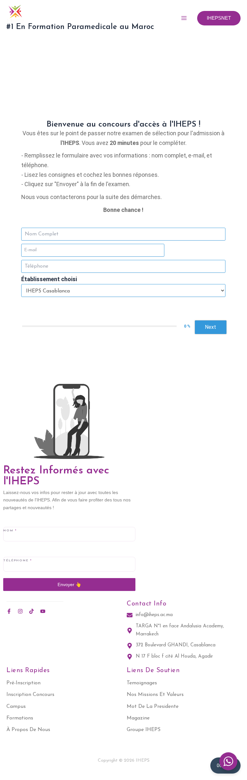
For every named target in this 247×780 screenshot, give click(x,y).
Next (210, 327)
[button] (219, 18)
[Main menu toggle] (184, 18)
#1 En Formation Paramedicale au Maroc (80, 27)
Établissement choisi (49, 279)
